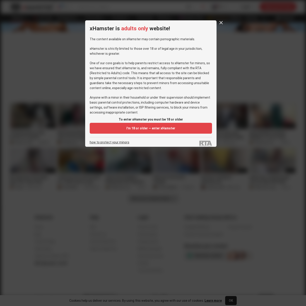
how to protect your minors (109, 142)
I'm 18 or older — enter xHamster (150, 128)
